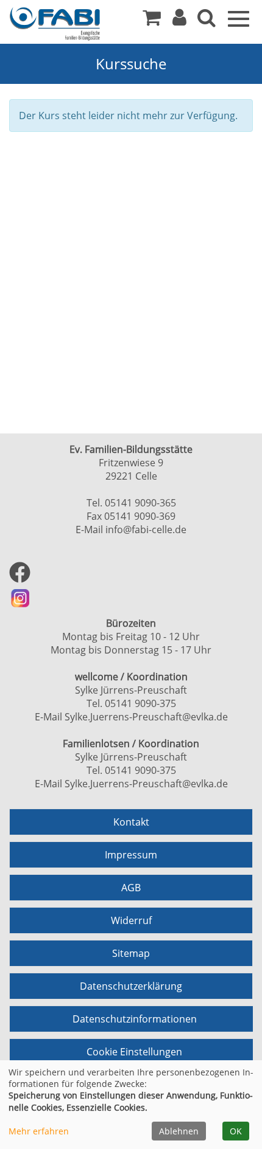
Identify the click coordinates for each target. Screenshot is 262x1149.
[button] (179, 20)
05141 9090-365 (140, 502)
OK (236, 1131)
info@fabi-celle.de (145, 529)
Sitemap (131, 953)
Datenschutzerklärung (131, 986)
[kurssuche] (206, 20)
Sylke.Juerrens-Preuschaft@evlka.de (146, 716)
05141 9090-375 (140, 703)
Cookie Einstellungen (134, 1051)
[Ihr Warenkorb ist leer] (152, 20)
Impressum (131, 854)
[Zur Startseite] (55, 23)
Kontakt (131, 822)
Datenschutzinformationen (135, 1019)
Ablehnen (179, 1131)
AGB (131, 887)
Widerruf (131, 920)
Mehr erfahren (39, 1131)
